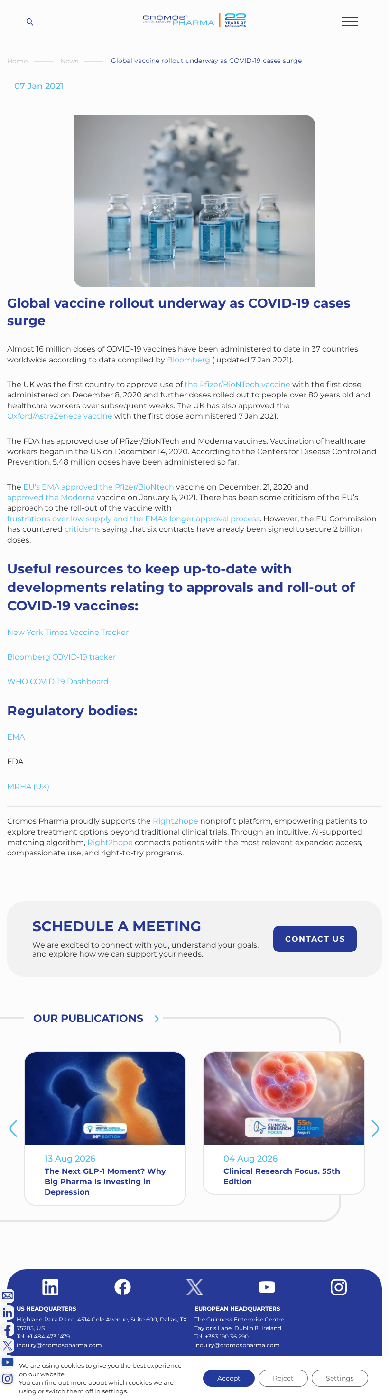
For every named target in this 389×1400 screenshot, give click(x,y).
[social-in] (50, 1287)
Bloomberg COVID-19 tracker (61, 656)
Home (17, 61)
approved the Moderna (51, 497)
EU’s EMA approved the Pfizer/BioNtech (98, 487)
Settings (340, 1378)
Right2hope (175, 821)
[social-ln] (7, 1312)
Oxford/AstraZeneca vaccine (59, 416)
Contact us (315, 938)
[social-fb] (122, 1287)
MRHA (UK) (28, 786)
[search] (29, 22)
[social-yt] (267, 1287)
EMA (16, 736)
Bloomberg (188, 359)
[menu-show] (350, 21)
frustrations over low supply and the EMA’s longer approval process (133, 518)
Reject (283, 1378)
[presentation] (13, 1128)
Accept (229, 1378)
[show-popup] (7, 1296)
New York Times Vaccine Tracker (68, 632)
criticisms (83, 529)
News (69, 61)
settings (114, 1391)
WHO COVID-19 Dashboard (58, 681)
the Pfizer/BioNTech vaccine (237, 384)
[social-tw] (194, 1287)
